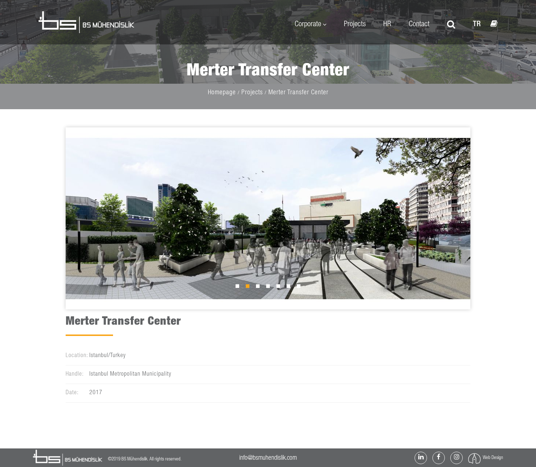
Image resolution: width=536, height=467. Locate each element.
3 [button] (259, 288)
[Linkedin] (421, 458)
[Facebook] (438, 458)
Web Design (493, 458)
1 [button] (239, 288)
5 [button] (280, 288)
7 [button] (300, 288)
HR (387, 24)
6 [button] (290, 288)
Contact (419, 24)
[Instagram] (456, 458)
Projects (355, 24)
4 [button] (269, 288)
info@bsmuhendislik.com (268, 458)
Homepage (222, 93)
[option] (268, 218)
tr (477, 24)
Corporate (308, 24)
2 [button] (249, 288)
